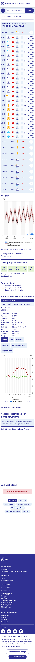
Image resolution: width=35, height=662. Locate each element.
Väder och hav (6, 16)
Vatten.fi (3, 617)
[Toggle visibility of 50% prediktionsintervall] (14, 244)
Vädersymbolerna (7, 256)
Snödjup (26, 511)
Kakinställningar (6, 607)
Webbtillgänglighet (7, 602)
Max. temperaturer (24, 504)
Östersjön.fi (4, 622)
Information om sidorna (8, 600)
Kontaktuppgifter (6, 594)
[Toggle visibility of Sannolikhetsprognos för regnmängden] (18, 242)
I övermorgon (9, 504)
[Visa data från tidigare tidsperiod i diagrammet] (5, 401)
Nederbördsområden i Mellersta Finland (15, 429)
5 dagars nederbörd (13, 511)
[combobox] (17, 11)
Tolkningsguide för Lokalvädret (12, 254)
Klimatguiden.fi (5, 615)
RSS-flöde (4, 598)
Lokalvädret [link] (17, 16)
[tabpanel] (17, 378)
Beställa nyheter (6, 605)
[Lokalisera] (3, 10)
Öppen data (4, 620)
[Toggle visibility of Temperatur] (15, 398)
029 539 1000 (5, 587)
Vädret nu (12, 500)
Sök (29, 10)
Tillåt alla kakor (17, 657)
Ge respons (4, 596)
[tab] (4, 339)
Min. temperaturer (17, 508)
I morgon (23, 500)
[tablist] (17, 345)
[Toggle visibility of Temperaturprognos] (12, 246)
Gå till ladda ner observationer (11, 407)
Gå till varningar (6, 276)
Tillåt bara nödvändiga (17, 652)
